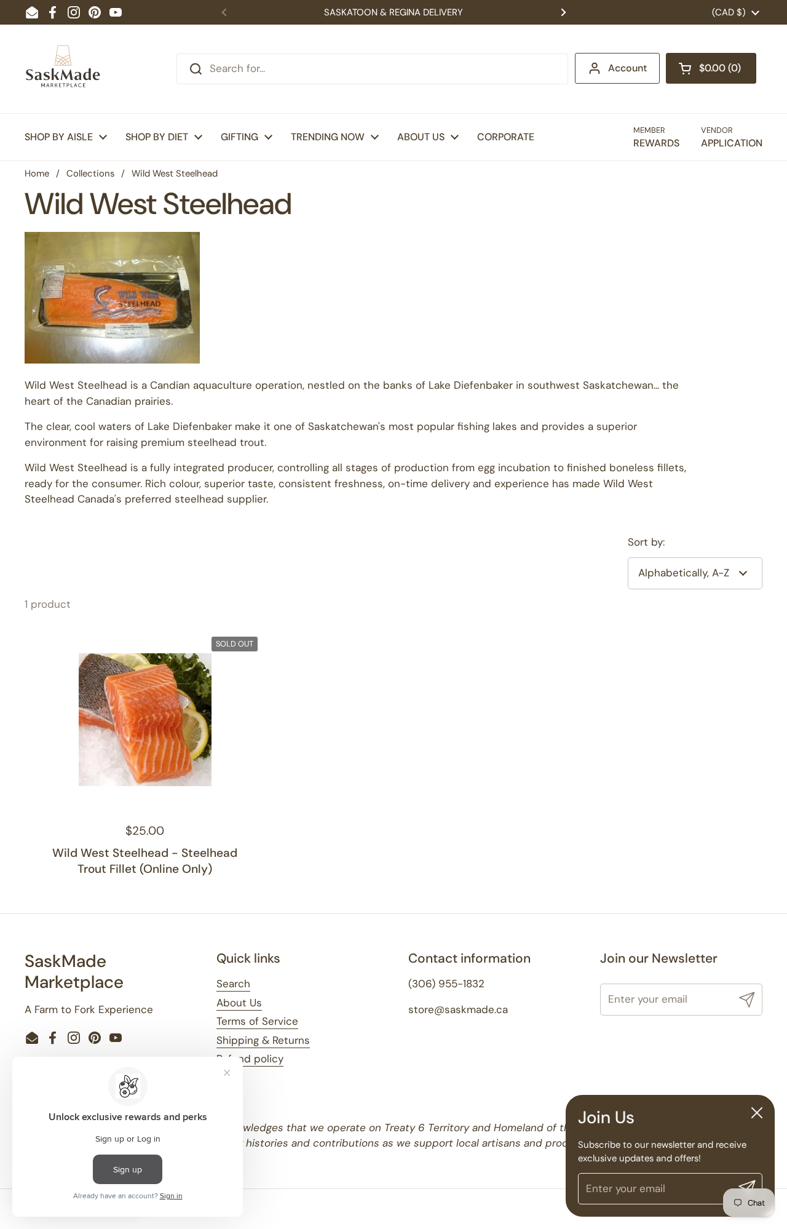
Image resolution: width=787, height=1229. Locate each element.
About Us (239, 1002)
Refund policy (249, 1058)
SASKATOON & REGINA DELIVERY (393, 12)
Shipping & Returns (263, 1040)
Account (627, 68)
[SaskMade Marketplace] (63, 69)
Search (233, 983)
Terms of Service (257, 1021)
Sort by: (646, 542)
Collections (90, 173)
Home (37, 173)
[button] (711, 68)
